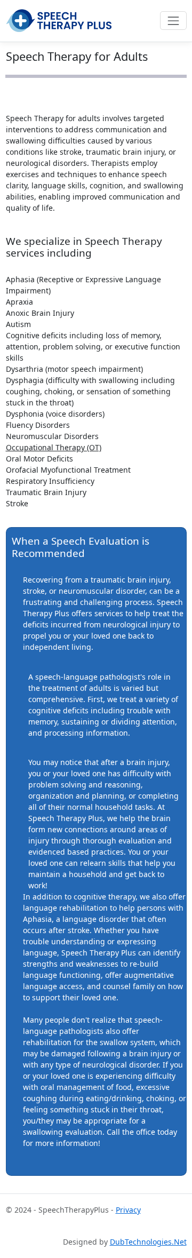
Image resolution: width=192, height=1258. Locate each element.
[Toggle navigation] (173, 20)
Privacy (128, 1210)
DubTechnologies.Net (148, 1242)
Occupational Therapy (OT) (53, 447)
